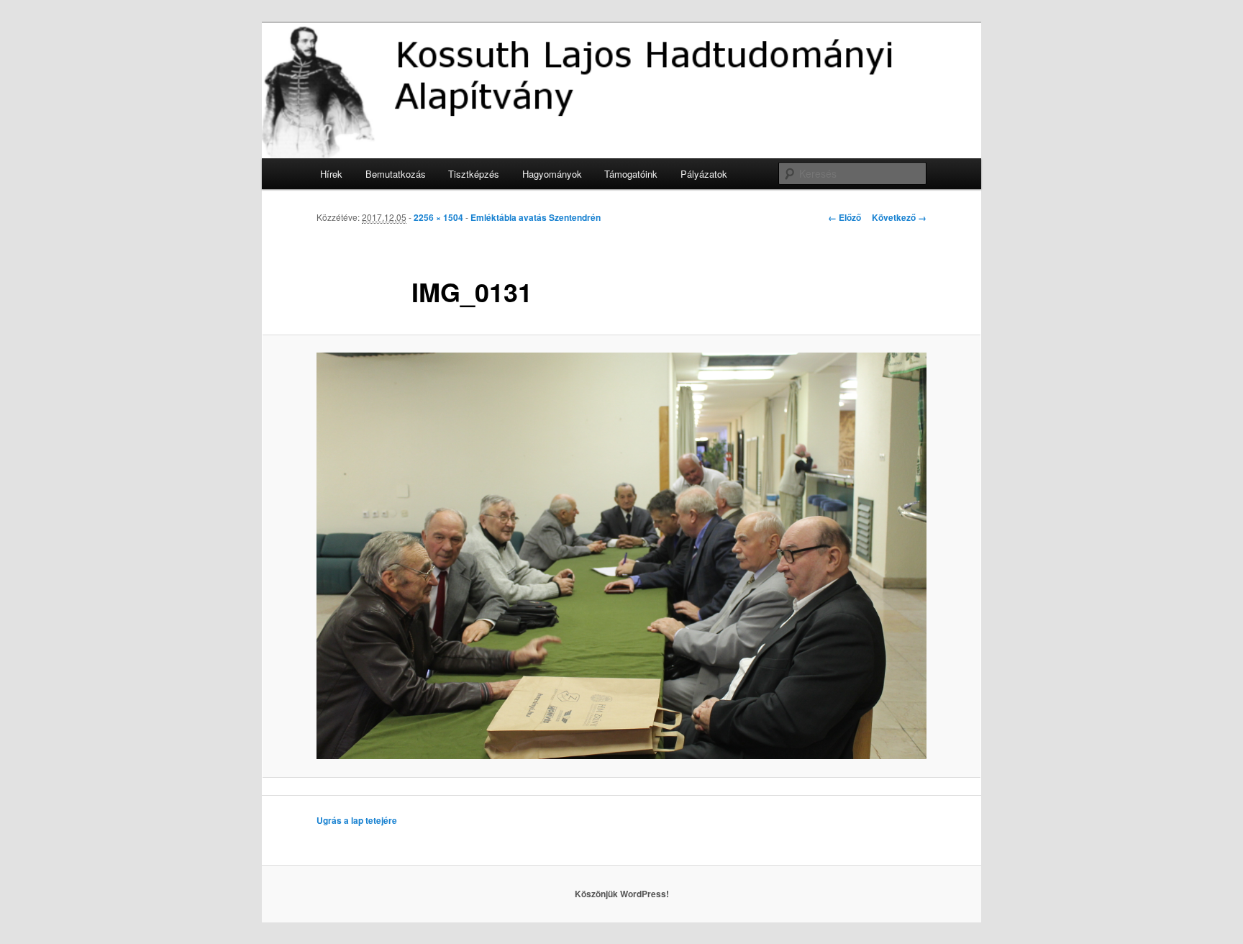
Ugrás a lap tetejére (357, 820)
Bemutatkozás (395, 174)
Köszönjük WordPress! (622, 893)
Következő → (899, 217)
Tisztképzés (473, 174)
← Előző (844, 217)
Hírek (331, 174)
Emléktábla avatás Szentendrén (535, 217)
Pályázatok (703, 174)
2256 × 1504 (438, 217)
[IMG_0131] (621, 556)
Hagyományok (552, 174)
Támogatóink (630, 174)
